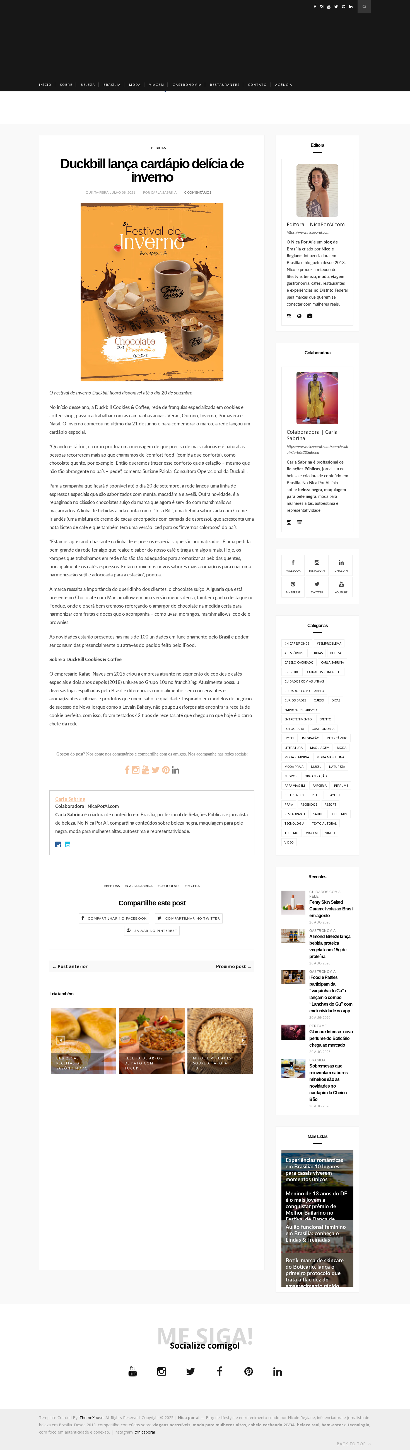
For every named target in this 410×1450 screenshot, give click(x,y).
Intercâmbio (337, 738)
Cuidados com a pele (324, 672)
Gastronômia (323, 729)
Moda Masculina (330, 757)
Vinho (330, 833)
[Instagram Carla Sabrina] (289, 523)
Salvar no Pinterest (155, 930)
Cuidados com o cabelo (304, 691)
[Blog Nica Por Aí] (299, 316)
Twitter (317, 592)
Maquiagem (319, 747)
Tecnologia (294, 823)
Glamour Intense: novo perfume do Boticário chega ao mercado (331, 1038)
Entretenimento (298, 719)
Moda (135, 84)
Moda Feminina (296, 757)
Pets (315, 795)
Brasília (112, 84)
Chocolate (170, 886)
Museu (316, 766)
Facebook (293, 570)
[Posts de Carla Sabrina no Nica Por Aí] (299, 523)
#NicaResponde (296, 643)
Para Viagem (294, 785)
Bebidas (158, 148)
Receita (193, 886)
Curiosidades (295, 700)
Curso (319, 700)
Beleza (88, 84)
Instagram (317, 570)
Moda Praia (293, 766)
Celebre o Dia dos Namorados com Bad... (213, 1063)
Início (45, 84)
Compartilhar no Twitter (192, 918)
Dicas (336, 700)
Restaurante (295, 814)
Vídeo (289, 842)
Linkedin (341, 570)
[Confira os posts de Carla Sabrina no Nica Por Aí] (317, 398)
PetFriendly (294, 795)
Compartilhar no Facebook (117, 918)
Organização (316, 776)
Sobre (66, 84)
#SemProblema (329, 643)
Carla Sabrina (70, 799)
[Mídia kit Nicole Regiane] (309, 316)
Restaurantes (225, 84)
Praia (288, 804)
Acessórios (293, 653)
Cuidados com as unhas (304, 681)
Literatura (293, 747)
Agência (283, 84)
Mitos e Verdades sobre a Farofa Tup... (144, 1063)
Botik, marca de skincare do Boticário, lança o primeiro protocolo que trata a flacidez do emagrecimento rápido (315, 1273)
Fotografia (294, 729)
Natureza (337, 766)
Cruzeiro (292, 672)
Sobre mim (339, 814)
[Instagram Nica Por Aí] (289, 316)
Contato (257, 84)
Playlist (333, 795)
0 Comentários (197, 192)
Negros (290, 776)
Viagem (156, 84)
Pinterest (293, 592)
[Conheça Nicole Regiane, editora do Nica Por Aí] (317, 190)
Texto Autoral (324, 823)
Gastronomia (187, 84)
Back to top (352, 1443)
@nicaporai (145, 1432)
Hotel (289, 738)
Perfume (341, 785)
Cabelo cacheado (298, 662)
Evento (325, 719)
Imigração (310, 738)
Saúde (318, 814)
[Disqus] (151, 1168)
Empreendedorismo (300, 710)
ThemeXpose (91, 1417)
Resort (330, 804)
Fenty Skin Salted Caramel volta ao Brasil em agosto (331, 909)
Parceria (319, 785)
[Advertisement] (205, 39)
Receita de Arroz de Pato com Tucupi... (75, 1063)
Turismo (291, 833)
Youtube (341, 592)
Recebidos (309, 804)
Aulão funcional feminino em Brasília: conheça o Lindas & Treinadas (316, 1234)
